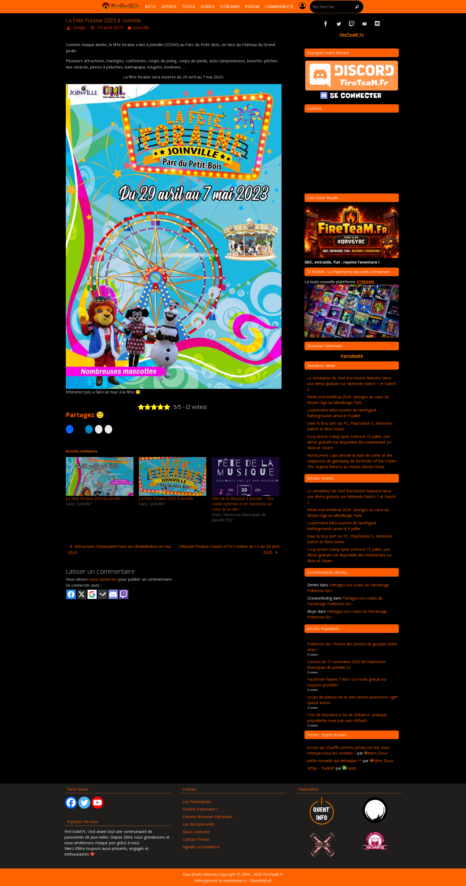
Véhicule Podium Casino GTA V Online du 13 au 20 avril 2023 (229, 549)
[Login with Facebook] (71, 594)
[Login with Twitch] (123, 594)
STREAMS (365, 281)
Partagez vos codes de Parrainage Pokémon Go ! (344, 601)
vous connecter (103, 579)
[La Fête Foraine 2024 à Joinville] (99, 476)
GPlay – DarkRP (321, 768)
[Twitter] (84, 803)
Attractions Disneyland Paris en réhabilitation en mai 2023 (119, 549)
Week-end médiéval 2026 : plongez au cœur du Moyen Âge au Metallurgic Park (348, 399)
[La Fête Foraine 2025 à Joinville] (173, 476)
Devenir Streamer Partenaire (207, 816)
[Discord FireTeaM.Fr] (377, 24)
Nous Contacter (196, 831)
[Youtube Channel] (97, 803)
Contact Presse (196, 839)
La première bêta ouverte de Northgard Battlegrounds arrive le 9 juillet (341, 412)
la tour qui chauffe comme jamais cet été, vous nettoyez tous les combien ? (348, 750)
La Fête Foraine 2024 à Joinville (93, 498)
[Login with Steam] (102, 594)
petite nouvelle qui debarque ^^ (334, 760)
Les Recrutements (198, 824)
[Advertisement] (174, 641)
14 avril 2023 (110, 27)
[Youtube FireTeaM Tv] (364, 24)
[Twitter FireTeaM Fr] (339, 24)
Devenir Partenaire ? (200, 809)
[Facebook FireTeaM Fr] (326, 24)
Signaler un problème (201, 846)
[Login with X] (81, 594)
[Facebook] (71, 803)
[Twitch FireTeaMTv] (352, 24)
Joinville (141, 27)
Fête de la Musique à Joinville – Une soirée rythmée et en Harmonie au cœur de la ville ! (242, 504)
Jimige (79, 27)
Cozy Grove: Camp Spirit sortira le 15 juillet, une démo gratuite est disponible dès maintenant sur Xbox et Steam (349, 442)
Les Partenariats (197, 801)
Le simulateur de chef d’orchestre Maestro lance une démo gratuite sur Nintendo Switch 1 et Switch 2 (351, 383)
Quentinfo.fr (261, 880)
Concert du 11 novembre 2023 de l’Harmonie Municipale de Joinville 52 (346, 664)
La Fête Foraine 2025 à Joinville (166, 498)
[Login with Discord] (113, 594)
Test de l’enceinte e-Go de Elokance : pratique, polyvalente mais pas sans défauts (347, 717)
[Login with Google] (92, 594)
